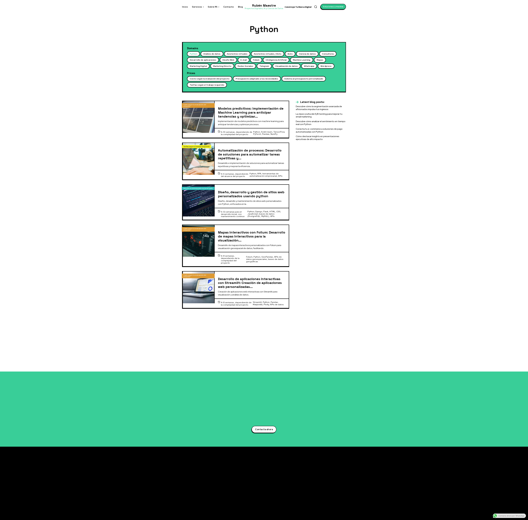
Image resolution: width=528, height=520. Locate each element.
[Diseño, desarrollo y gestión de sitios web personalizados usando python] (199, 200)
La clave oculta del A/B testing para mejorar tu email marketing (319, 115)
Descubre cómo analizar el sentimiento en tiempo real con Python (292, 486)
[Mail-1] (319, 506)
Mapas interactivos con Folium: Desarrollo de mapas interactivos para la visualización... (251, 236)
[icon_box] (310, 102)
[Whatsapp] (319, 501)
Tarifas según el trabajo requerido (196, 147)
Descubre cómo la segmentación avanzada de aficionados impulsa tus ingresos (319, 108)
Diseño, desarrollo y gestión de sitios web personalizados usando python (251, 194)
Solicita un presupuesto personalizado (198, 188)
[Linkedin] (319, 475)
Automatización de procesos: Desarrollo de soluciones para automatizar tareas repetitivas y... (249, 154)
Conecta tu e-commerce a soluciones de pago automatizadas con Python (319, 130)
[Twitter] (319, 470)
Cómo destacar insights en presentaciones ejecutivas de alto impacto (317, 138)
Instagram (327, 485)
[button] (315, 6)
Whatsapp (327, 501)
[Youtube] (319, 491)
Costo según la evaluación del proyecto (194, 105)
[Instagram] (319, 485)
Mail (324, 506)
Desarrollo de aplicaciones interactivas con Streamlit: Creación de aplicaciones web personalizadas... (250, 283)
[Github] (319, 496)
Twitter (325, 470)
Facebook (327, 480)
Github (325, 495)
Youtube (326, 490)
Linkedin (326, 475)
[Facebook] (319, 480)
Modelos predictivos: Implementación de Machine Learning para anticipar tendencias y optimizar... (251, 112)
